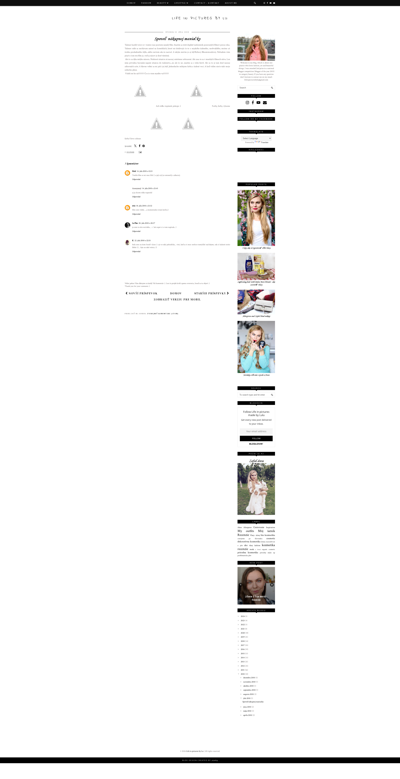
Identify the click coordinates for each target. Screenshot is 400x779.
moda (252, 549)
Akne (240, 527)
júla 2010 (247, 698)
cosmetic (270, 538)
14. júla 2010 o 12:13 (144, 171)
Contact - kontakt (206, 3)
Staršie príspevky (210, 293)
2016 (243, 649)
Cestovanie (258, 527)
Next (272, 585)
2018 (243, 641)
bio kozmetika (268, 535)
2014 (243, 657)
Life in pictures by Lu (200, 18)
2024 (243, 616)
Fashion (146, 3)
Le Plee (135, 223)
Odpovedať (136, 179)
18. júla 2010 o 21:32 (144, 205)
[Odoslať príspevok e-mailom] (140, 152)
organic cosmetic (268, 549)
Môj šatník (266, 531)
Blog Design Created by (200, 760)
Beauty (161, 3)
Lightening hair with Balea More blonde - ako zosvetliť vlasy (256, 283)
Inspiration (270, 527)
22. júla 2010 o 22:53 (143, 240)
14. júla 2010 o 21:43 (150, 188)
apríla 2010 (247, 715)
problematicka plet (244, 555)
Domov (131, 3)
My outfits (246, 531)
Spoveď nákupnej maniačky (253, 701)
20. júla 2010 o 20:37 (147, 223)
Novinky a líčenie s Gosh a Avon (256, 375)
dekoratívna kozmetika (249, 541)
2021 (243, 629)
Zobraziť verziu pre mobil (177, 299)
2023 (243, 620)
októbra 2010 (248, 686)
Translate (264, 142)
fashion (257, 545)
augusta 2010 (248, 694)
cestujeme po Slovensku (250, 538)
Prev (240, 585)
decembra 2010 (249, 677)
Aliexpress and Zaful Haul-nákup (256, 316)
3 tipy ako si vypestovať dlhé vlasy (256, 248)
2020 (243, 633)
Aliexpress (247, 527)
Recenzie (243, 535)
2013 (243, 661)
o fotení (258, 549)
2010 (243, 674)
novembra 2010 (249, 682)
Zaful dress (256, 461)
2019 (243, 637)
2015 (243, 653)
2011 (243, 670)
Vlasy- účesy (255, 535)
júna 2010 (247, 707)
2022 (243, 624)
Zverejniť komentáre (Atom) (162, 314)
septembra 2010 (249, 690)
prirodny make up (267, 553)
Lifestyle (180, 3)
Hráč (134, 171)
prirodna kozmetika (248, 552)
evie (133, 205)
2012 (243, 666)
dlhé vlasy (248, 545)
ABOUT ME (231, 3)
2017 (243, 645)
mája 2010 (247, 711)
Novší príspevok (143, 293)
